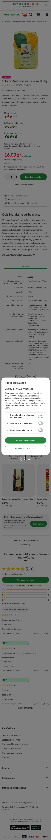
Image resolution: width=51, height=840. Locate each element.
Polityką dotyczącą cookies (28, 395)
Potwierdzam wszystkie (25, 440)
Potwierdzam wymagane (25, 448)
